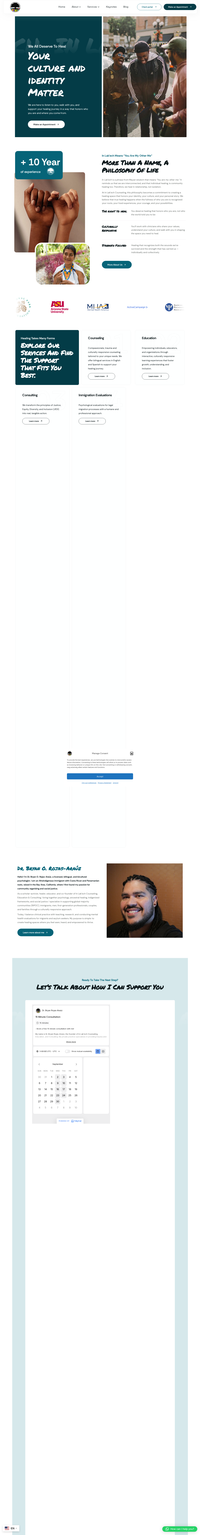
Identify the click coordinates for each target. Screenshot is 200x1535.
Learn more (100, 376)
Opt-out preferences (89, 783)
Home (61, 6)
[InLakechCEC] (15, 7)
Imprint (115, 783)
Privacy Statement (104, 783)
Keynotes (111, 6)
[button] (131, 753)
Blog (125, 6)
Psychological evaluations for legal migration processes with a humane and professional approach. (99, 409)
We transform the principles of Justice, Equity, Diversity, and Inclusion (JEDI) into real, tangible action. (41, 409)
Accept (100, 776)
